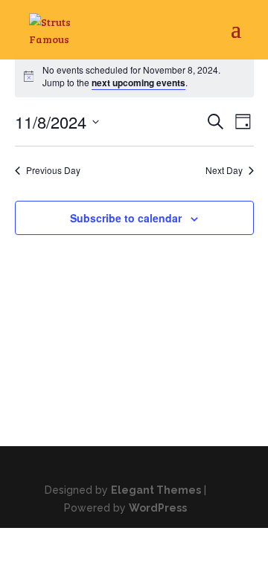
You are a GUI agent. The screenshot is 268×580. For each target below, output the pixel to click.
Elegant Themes (156, 490)
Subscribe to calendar (126, 217)
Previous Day (53, 170)
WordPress (158, 508)
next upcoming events (138, 82)
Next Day (224, 170)
